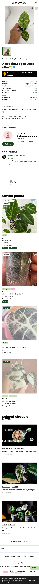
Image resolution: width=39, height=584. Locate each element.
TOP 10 (4, 524)
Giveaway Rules (16, 541)
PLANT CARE (6, 486)
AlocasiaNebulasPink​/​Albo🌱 (12, 294)
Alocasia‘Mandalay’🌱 (10, 401)
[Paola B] (7, 135)
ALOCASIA (15, 486)
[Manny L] (4, 157)
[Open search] (36, 3)
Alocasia (23, 59)
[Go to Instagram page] (22, 563)
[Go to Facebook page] (16, 563)
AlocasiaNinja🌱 (8, 240)
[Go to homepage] (19, 3)
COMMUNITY (21, 448)
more (2, 548)
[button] (19, 25)
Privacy (25, 541)
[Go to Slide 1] (6, 51)
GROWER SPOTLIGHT (9, 448)
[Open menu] (3, 3)
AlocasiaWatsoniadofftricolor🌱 (14, 348)
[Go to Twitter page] (19, 563)
